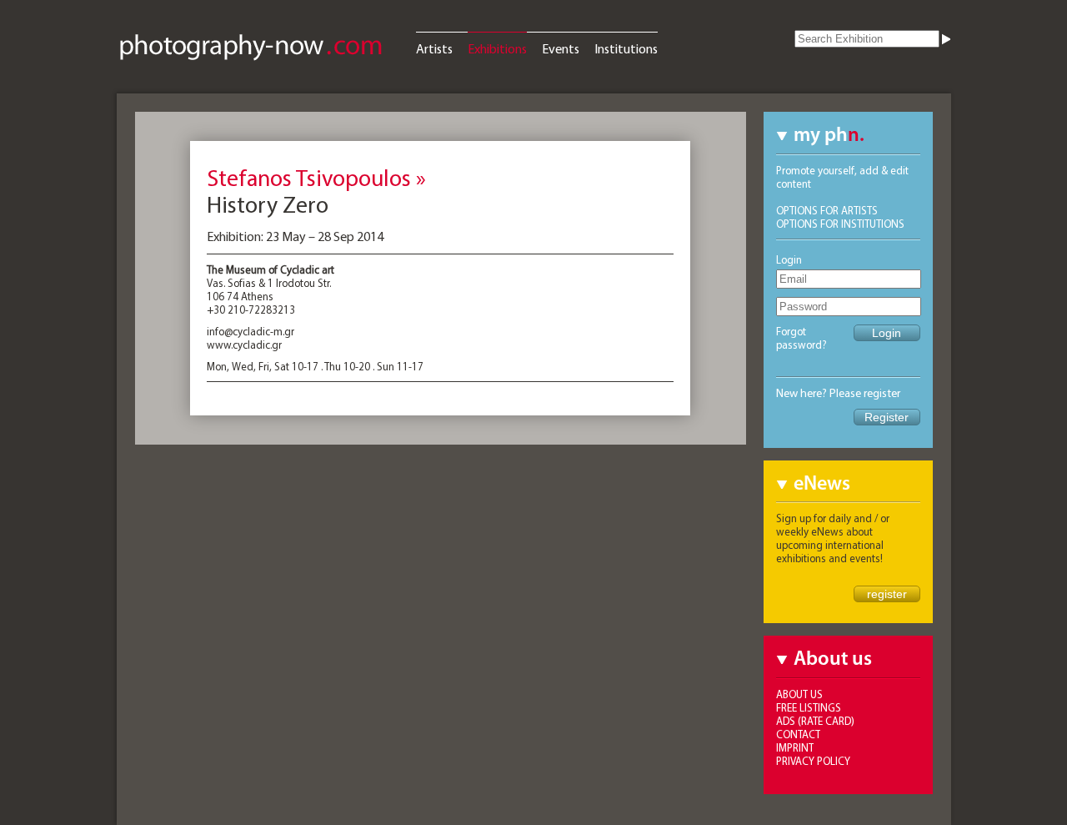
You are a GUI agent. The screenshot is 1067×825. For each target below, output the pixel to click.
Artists (434, 48)
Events (560, 48)
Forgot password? (801, 337)
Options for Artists (827, 210)
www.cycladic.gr (244, 344)
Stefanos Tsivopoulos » (316, 177)
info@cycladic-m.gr (250, 331)
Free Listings (808, 707)
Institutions (626, 48)
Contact (798, 734)
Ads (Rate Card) (815, 720)
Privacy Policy (813, 760)
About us (799, 694)
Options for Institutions (840, 223)
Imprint (795, 747)
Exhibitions (497, 48)
